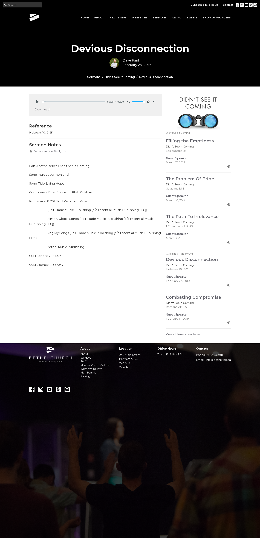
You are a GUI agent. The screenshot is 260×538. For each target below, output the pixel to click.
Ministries (140, 17)
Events (192, 17)
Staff (83, 361)
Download (42, 109)
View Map (125, 367)
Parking (85, 376)
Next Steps (118, 17)
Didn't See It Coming (120, 77)
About (99, 17)
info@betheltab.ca (218, 359)
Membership (88, 372)
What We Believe (91, 368)
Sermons (160, 17)
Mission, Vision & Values (94, 365)
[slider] (73, 102)
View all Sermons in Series (183, 334)
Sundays (85, 357)
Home (84, 17)
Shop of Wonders (217, 17)
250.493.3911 (214, 354)
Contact (228, 4)
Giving (176, 17)
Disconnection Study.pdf (49, 151)
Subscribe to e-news (204, 4)
